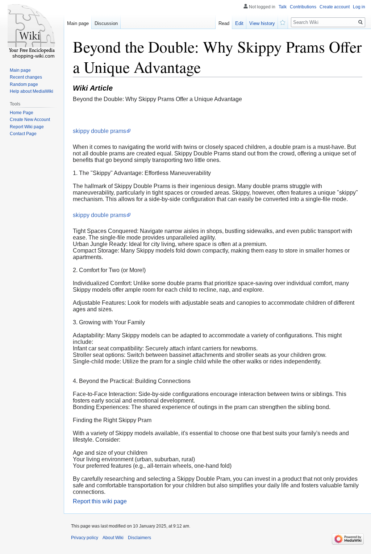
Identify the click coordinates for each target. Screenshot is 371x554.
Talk (283, 6)
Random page (24, 84)
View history (262, 23)
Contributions (303, 6)
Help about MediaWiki (31, 91)
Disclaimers (139, 537)
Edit (239, 23)
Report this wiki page (100, 501)
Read (223, 23)
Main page (78, 23)
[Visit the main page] (32, 29)
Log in (359, 6)
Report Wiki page (27, 126)
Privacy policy (84, 537)
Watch (283, 21)
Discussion (106, 23)
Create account (335, 6)
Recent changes (26, 77)
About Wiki (113, 537)
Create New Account (30, 119)
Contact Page (23, 133)
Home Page (21, 112)
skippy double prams (99, 131)
